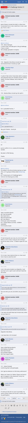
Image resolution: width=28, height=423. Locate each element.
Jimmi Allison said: (6, 327)
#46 (26, 102)
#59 (26, 363)
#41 (26, 21)
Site (2, 418)
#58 (26, 344)
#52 (26, 235)
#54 (26, 266)
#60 (26, 389)
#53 (26, 252)
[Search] (26, 1)
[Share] (24, 22)
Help (24, 417)
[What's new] (23, 1)
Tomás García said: (6, 189)
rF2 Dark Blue (5, 415)
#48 (26, 142)
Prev (9, 398)
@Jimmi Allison (5, 43)
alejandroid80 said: (6, 285)
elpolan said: (5, 306)
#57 (26, 323)
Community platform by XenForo (13, 421)
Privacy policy (19, 417)
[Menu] (2, 1)
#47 (26, 118)
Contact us (3, 417)
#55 (26, 282)
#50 (26, 186)
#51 (26, 210)
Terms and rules (11, 417)
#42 (26, 40)
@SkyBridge (22, 172)
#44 (26, 73)
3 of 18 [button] (14, 398)
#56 (26, 303)
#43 (26, 59)
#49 (26, 166)
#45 (26, 90)
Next (19, 398)
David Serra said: (5, 121)
